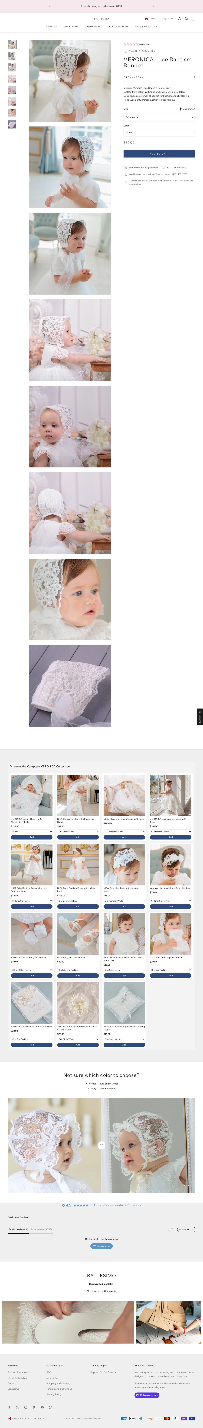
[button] (131, 44)
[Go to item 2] (12, 55)
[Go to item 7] (12, 113)
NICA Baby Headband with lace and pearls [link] (121, 890)
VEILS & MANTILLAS (146, 26)
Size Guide (52, 1378)
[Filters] (172, 1229)
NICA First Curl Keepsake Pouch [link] (166, 957)
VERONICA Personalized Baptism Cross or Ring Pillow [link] (77, 1028)
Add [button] (32, 837)
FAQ (48, 1372)
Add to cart (159, 153)
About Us (13, 1383)
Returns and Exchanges (59, 1388)
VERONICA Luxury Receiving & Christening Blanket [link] (26, 820)
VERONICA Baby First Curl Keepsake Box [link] (31, 1026)
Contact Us (13, 1388)
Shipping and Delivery (58, 1383)
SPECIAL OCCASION (117, 26)
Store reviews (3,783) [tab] (41, 1229)
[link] (31, 795)
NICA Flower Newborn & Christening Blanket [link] (75, 820)
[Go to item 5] (12, 90)
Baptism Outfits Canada (103, 1372)
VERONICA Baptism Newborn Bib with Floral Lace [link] (123, 959)
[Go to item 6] (12, 101)
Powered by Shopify (92, 1418)
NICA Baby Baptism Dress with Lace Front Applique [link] (29, 890)
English (166, 19)
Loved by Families (17, 1378)
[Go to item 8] (12, 124)
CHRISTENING (71, 26)
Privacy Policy (53, 1394)
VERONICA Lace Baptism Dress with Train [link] (168, 820)
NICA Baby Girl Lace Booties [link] (71, 957)
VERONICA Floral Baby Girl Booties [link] (28, 957)
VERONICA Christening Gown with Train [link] (124, 818)
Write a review (101, 1246)
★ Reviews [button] (200, 717)
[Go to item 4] (12, 78)
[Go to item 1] (12, 44)
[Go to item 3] (12, 67)
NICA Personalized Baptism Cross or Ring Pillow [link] (124, 1028)
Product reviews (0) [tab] (18, 1229)
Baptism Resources (18, 1372)
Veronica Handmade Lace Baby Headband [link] (170, 888)
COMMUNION (92, 26)
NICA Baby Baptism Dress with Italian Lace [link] (76, 890)
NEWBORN (51, 26)
